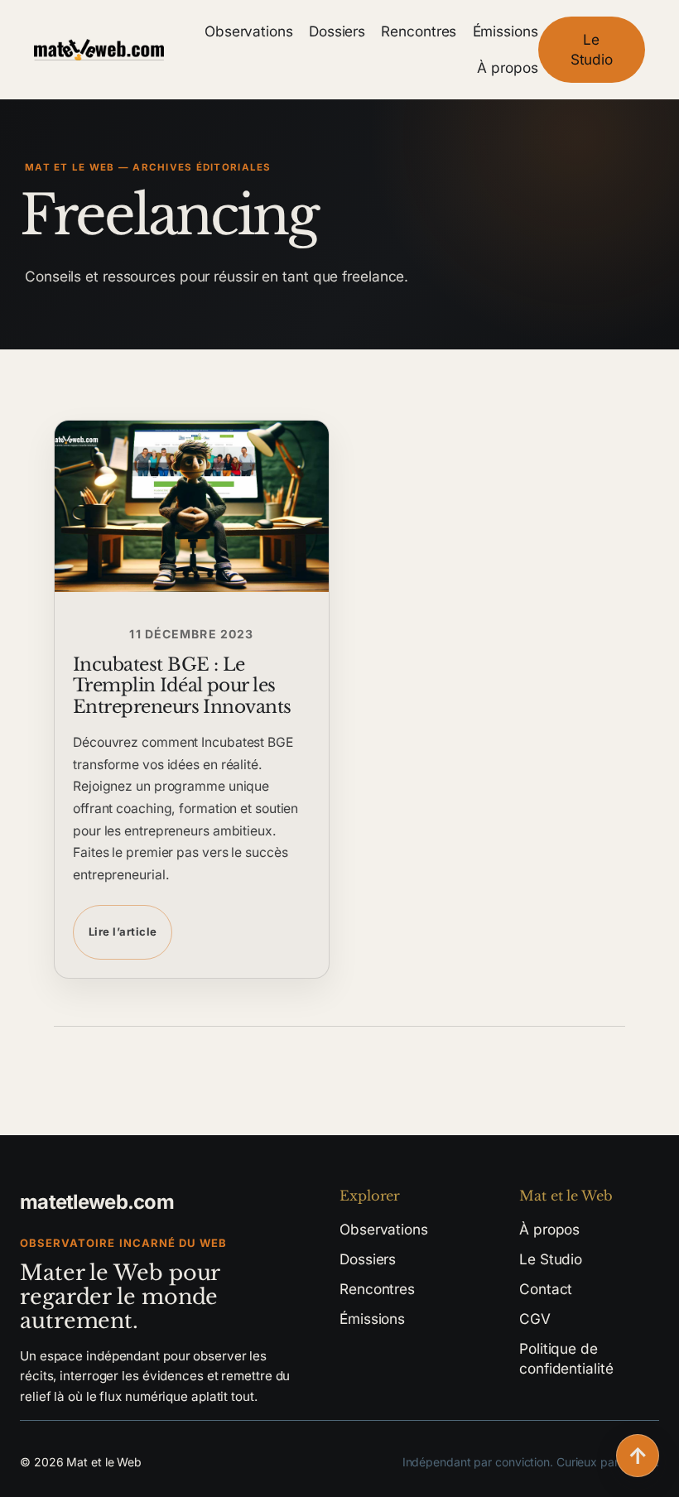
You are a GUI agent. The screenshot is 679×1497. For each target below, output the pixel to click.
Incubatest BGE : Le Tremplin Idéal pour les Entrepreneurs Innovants (182, 685)
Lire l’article (123, 931)
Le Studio (592, 49)
